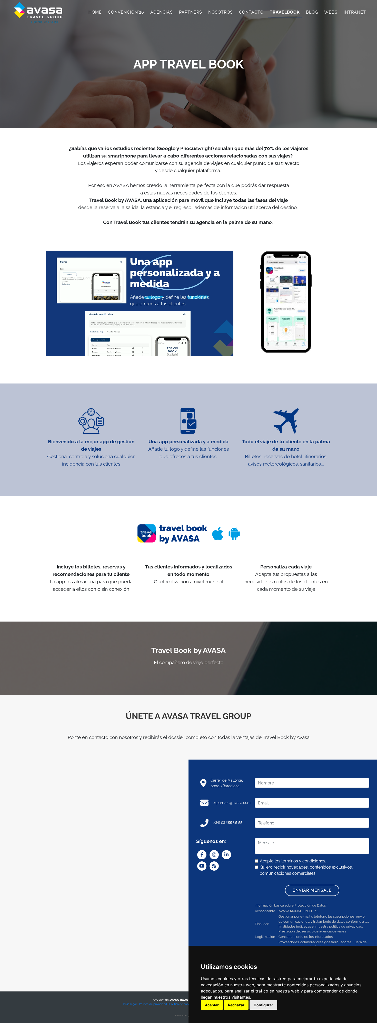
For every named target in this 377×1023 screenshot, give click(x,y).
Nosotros (220, 12)
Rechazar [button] (236, 1005)
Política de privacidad (153, 1004)
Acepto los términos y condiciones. (293, 861)
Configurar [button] (263, 1005)
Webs (331, 12)
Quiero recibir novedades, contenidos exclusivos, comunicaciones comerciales (306, 870)
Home (95, 12)
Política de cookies (181, 1004)
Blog (312, 12)
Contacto (251, 12)
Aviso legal (130, 1004)
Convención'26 (126, 12)
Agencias (161, 12)
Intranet (355, 12)
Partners (190, 12)
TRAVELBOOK (285, 12)
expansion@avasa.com (232, 803)
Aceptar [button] (212, 1005)
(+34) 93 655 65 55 (227, 822)
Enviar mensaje (312, 890)
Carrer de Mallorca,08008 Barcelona (227, 783)
